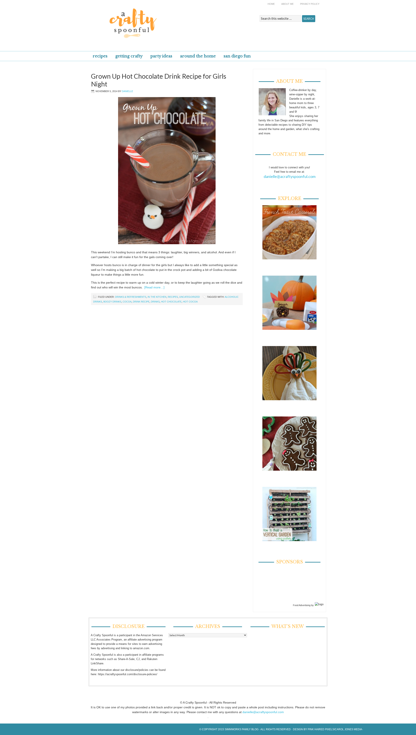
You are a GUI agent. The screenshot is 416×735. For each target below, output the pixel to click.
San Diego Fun (237, 56)
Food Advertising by (303, 605)
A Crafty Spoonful (153, 20)
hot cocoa (190, 301)
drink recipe (141, 301)
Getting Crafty (129, 56)
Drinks (155, 301)
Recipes (100, 56)
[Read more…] (154, 287)
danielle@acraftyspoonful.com (289, 176)
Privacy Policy (309, 4)
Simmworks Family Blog (241, 729)
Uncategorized (189, 297)
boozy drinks (112, 301)
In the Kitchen (157, 297)
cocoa (127, 301)
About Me (287, 4)
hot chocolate (171, 301)
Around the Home (198, 56)
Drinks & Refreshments (130, 297)
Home (271, 4)
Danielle (127, 91)
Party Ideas (161, 56)
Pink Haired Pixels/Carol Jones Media (335, 729)
